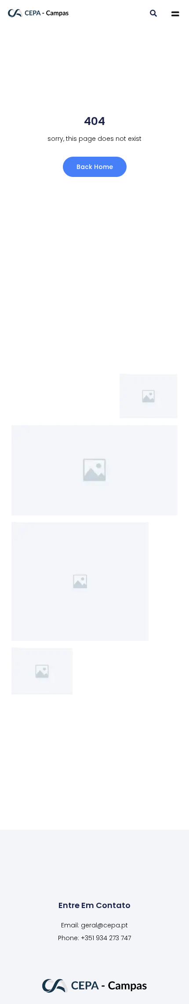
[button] (153, 14)
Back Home (94, 166)
